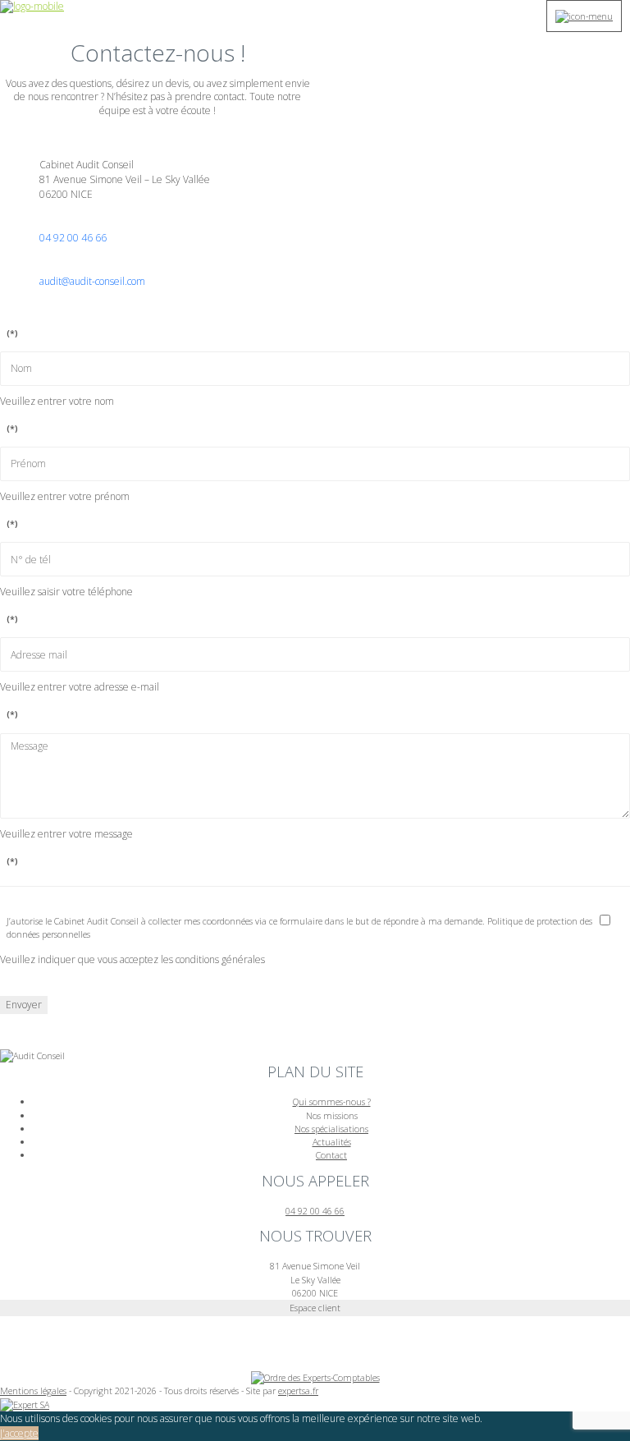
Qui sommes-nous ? (332, 1101)
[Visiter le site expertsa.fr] (24, 1403)
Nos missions (332, 1115)
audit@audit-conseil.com (92, 281)
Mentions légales (33, 1390)
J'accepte (19, 1433)
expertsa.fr (298, 1390)
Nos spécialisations (331, 1128)
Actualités (332, 1142)
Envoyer (24, 1005)
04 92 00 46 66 (73, 238)
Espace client (315, 1307)
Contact (331, 1155)
